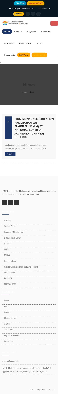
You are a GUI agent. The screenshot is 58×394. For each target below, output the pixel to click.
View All (10, 154)
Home (7, 31)
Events (7, 306)
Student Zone (9, 226)
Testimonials (9, 330)
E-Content (8, 244)
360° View (23, 55)
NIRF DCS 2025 (10, 284)
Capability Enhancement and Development (21, 267)
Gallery (39, 43)
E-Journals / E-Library (12, 238)
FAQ (31, 389)
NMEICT (7, 249)
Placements (9, 55)
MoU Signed (39, 55)
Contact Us (18, 14)
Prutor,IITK (8, 278)
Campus (7, 220)
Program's (31, 31)
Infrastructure (25, 43)
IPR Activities (9, 273)
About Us (18, 31)
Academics (9, 43)
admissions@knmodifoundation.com (21, 9)
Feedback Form (10, 261)
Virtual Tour (20, 3)
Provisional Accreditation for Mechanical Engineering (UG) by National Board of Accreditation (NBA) (34, 126)
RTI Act (7, 255)
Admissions (46, 31)
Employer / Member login (14, 232)
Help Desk (41, 389)
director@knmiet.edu (10, 361)
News (6, 301)
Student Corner (10, 318)
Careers (7, 312)
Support (52, 389)
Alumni (7, 324)
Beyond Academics (12, 335)
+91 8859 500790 (44, 9)
